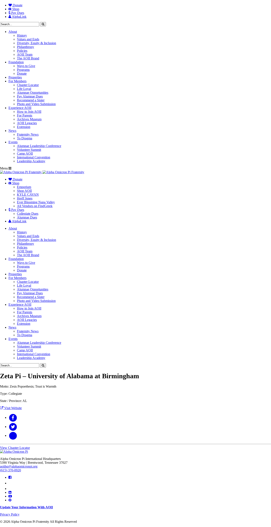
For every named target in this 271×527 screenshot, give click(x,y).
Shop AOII (24, 191)
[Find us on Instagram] (10, 488)
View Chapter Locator (15, 448)
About (12, 31)
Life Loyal (24, 89)
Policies (22, 50)
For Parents (24, 115)
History (22, 35)
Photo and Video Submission (36, 104)
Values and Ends (28, 39)
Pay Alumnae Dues (30, 96)
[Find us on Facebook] (9, 477)
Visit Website (12, 408)
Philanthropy (25, 47)
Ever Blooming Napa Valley (36, 202)
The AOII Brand (28, 58)
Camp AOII (25, 153)
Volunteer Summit (29, 149)
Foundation (16, 62)
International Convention (33, 157)
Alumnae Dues (27, 217)
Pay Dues (17, 13)
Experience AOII (19, 108)
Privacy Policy (9, 514)
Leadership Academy (31, 161)
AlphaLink (18, 16)
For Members (17, 81)
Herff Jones (24, 198)
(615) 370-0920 (10, 470)
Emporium (24, 187)
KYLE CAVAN (28, 194)
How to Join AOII (29, 111)
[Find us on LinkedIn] (9, 492)
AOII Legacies (27, 123)
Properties (15, 77)
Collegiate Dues (27, 213)
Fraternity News (28, 134)
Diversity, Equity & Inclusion (36, 43)
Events (13, 142)
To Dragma (24, 138)
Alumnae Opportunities (32, 92)
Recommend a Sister (30, 100)
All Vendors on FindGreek (35, 206)
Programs (23, 70)
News (12, 130)
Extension (23, 127)
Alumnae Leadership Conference (39, 146)
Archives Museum (29, 119)
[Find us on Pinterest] (9, 500)
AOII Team (24, 54)
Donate (17, 5)
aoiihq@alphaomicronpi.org (18, 466)
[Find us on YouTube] (10, 496)
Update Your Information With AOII (26, 507)
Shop (15, 9)
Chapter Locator (28, 85)
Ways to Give (26, 66)
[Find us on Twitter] (10, 483)
